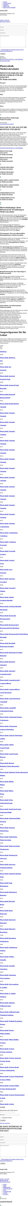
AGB (4, 1190)
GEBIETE (5, 4)
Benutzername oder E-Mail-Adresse (9, 1110)
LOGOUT (5, 1194)
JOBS (4, 1186)
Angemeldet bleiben (7, 1117)
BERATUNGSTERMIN (9, 7)
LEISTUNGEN (7, 3)
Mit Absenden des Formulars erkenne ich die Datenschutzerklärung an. (11, 50)
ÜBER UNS (6, 6)
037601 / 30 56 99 (4, 20)
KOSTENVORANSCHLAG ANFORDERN (11, 59)
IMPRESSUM (6, 1187)
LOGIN (5, 1193)
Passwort (2, 1114)
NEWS (5, 1184)
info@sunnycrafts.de (5, 21)
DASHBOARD (7, 1191)
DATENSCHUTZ (7, 1188)
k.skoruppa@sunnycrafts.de (7, 124)
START (5, 2)
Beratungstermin (4, 1180)
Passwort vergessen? (5, 1123)
